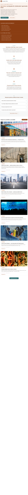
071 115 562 (3, 190)
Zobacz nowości (24, 119)
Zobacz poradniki (12, 17)
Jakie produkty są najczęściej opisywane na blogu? (8, 100)
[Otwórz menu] (26, 1)
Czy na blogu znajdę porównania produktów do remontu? (9, 103)
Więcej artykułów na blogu (13, 113)
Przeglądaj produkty (4, 17)
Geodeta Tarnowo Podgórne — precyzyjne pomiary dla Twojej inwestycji (12, 243)
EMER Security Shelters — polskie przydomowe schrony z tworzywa (11, 165)
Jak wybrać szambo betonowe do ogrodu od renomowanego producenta (12, 217)
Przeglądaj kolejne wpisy (13, 278)
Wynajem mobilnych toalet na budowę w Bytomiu (8, 269)
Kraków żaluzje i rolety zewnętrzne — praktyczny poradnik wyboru (11, 191)
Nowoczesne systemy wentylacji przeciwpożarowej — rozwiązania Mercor (12, 139)
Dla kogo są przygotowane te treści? (6, 106)
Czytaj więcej (3, 171)
